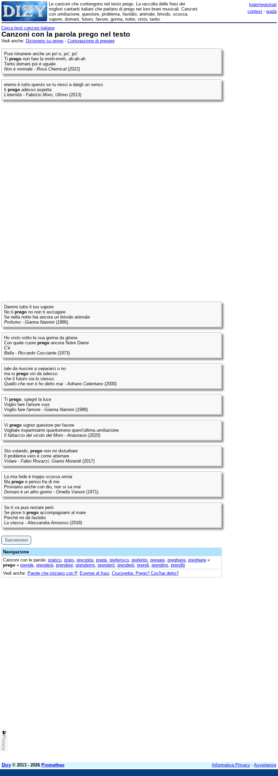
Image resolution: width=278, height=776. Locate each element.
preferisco (119, 560)
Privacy (4, 743)
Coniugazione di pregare (91, 40)
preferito (139, 560)
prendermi (85, 565)
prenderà (44, 565)
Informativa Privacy (231, 765)
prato (69, 560)
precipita (85, 560)
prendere (64, 565)
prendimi (160, 565)
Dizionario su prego (44, 40)
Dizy (6, 765)
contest (254, 11)
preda (101, 560)
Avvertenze (265, 765)
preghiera (176, 560)
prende (27, 565)
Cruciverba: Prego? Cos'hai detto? (145, 573)
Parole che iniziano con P (52, 573)
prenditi (178, 565)
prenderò (106, 565)
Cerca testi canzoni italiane (28, 27)
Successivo (16, 540)
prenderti (125, 565)
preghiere (197, 560)
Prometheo (52, 765)
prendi (143, 565)
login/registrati (263, 4)
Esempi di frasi (94, 573)
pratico (54, 560)
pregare (157, 560)
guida (271, 11)
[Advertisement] (226, 619)
